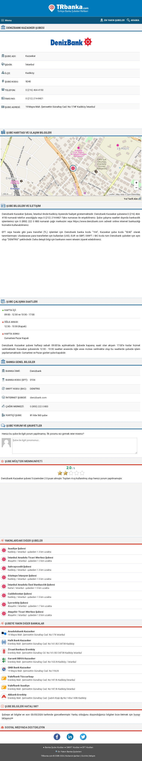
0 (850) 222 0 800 (39, 406)
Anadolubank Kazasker (21, 631)
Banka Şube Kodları (54, 747)
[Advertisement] (71, 118)
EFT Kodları (87, 747)
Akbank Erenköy (17, 694)
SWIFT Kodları (73, 747)
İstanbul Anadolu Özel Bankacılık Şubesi (31, 584)
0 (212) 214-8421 (34, 98)
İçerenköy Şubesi (18, 602)
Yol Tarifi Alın (131, 199)
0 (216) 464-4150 (34, 90)
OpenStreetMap (133, 194)
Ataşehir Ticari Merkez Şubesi (25, 611)
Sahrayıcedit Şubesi (19, 566)
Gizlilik (84, 756)
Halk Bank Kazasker (19, 640)
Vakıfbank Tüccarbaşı (21, 676)
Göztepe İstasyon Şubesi (22, 575)
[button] (71, 166)
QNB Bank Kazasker (19, 667)
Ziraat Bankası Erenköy (21, 649)
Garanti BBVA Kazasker (22, 658)
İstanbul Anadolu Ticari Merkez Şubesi (30, 557)
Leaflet (111, 194)
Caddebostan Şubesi (20, 593)
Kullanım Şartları (72, 756)
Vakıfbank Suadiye (19, 685)
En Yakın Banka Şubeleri (70, 751)
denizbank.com (38, 397)
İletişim (92, 756)
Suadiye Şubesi (17, 548)
